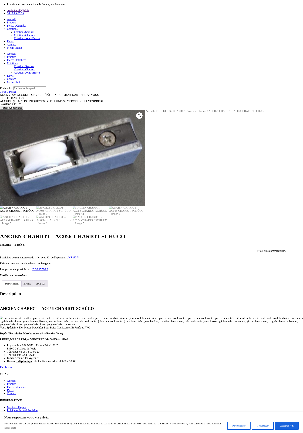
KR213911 (74, 257)
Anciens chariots (197, 111)
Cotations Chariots (24, 35)
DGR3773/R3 (40, 269)
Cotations (12, 28)
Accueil (11, 19)
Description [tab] (12, 283)
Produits (11, 22)
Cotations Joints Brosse (27, 38)
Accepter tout (287, 425)
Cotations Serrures (24, 31)
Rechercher (6, 88)
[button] (139, 115)
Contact (11, 44)
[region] (151, 422)
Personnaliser (238, 425)
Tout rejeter (263, 425)
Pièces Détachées (16, 25)
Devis (10, 41)
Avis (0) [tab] (40, 283)
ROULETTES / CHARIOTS (171, 111)
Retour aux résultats (11, 107)
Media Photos (14, 47)
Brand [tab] (27, 283)
